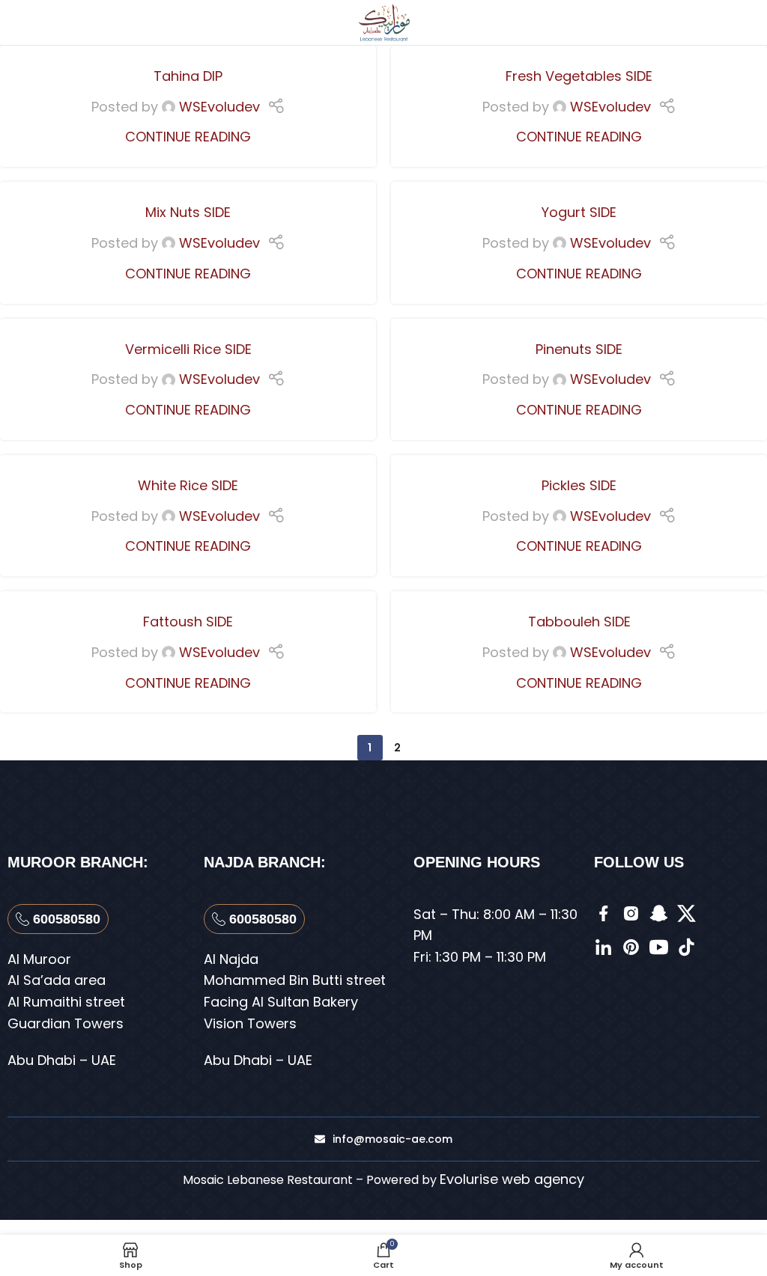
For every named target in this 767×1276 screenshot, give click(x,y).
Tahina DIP (188, 76)
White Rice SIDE (188, 485)
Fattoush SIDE (188, 621)
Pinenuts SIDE (579, 349)
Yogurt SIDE (579, 212)
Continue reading (188, 136)
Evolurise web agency (512, 1179)
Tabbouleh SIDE (579, 621)
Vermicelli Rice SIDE (188, 349)
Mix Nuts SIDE (188, 212)
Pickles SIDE (579, 485)
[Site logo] (384, 21)
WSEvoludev (219, 106)
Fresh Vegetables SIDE (579, 76)
